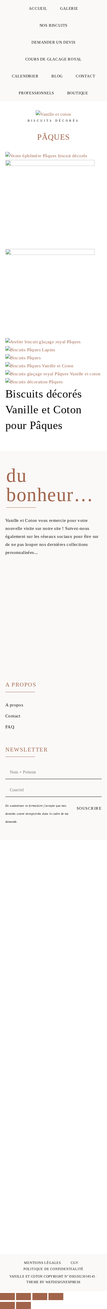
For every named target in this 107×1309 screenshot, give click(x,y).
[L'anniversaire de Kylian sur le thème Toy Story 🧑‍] (17, 1163)
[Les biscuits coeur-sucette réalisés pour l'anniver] (90, 1171)
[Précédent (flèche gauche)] (7, 1305)
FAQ (9, 727)
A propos (14, 705)
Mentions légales (42, 1262)
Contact (13, 716)
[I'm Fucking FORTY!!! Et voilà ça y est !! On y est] (17, 968)
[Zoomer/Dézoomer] (7, 1296)
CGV (74, 1262)
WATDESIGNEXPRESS (62, 1282)
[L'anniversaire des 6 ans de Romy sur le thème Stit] (90, 912)
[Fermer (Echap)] (55, 1296)
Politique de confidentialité (53, 1269)
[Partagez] (39, 1296)
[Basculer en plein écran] (23, 1296)
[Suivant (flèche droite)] (23, 1305)
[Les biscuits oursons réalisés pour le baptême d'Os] (53, 1147)
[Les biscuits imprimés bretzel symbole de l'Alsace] (53, 936)
